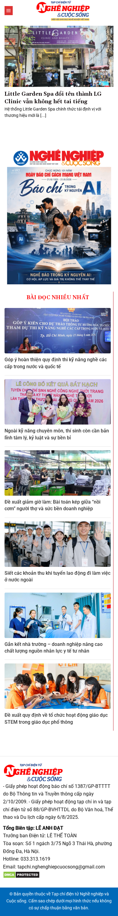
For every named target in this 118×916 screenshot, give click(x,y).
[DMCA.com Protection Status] (21, 874)
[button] (9, 10)
